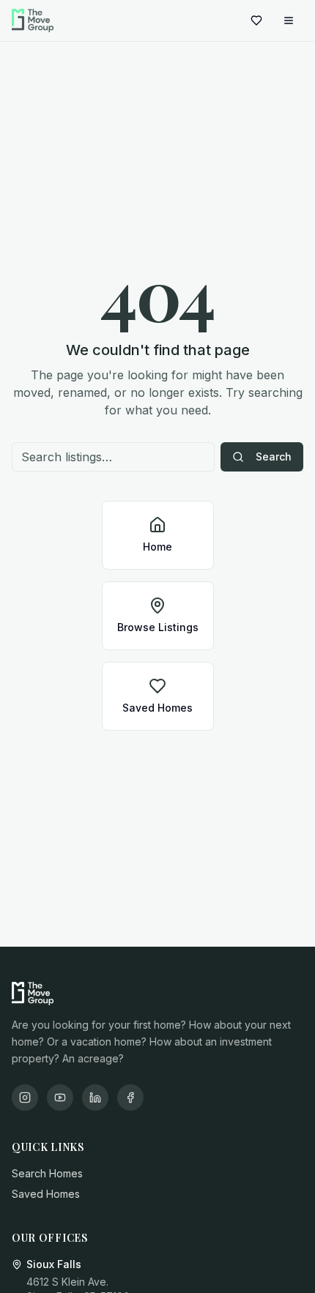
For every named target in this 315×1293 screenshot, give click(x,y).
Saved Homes (46, 1194)
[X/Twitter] (130, 1097)
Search (274, 456)
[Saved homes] (256, 20)
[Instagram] (25, 1097)
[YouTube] (60, 1097)
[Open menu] (288, 20)
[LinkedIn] (95, 1097)
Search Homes (47, 1173)
